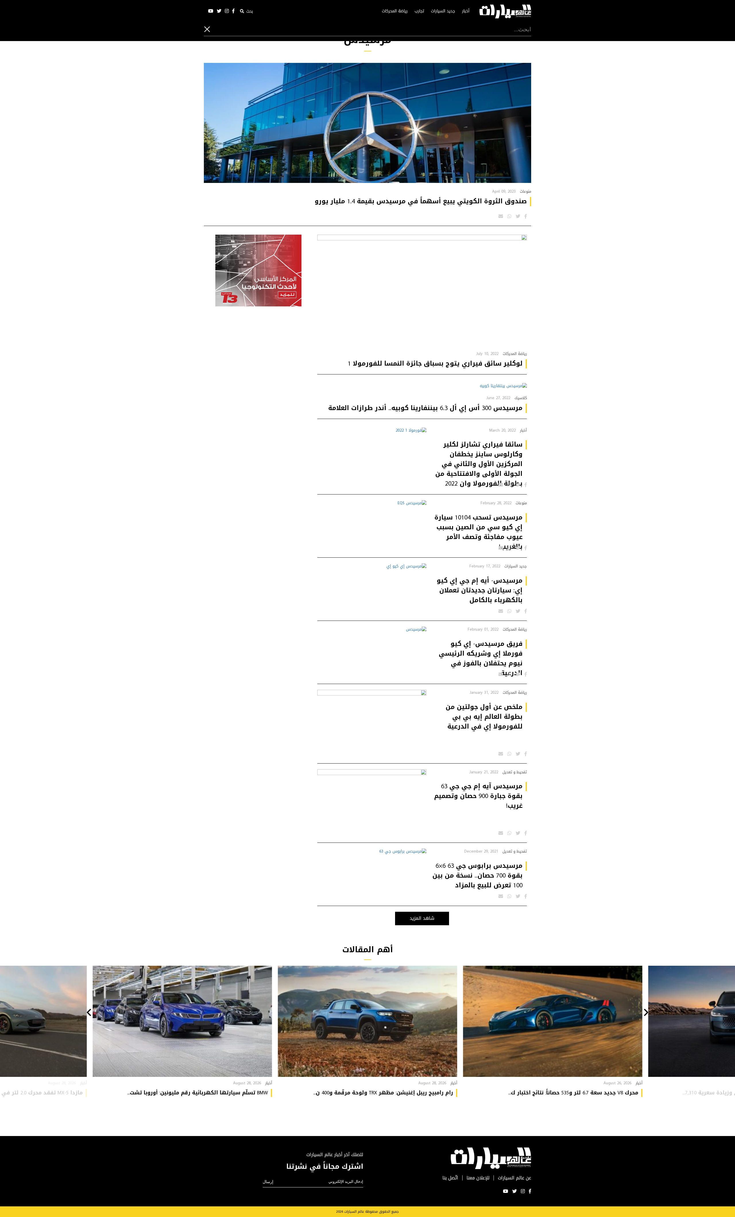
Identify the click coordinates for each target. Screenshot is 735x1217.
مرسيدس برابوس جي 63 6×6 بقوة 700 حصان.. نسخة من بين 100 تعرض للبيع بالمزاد (477, 875)
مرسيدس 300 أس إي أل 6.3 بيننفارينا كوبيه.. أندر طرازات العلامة (425, 408)
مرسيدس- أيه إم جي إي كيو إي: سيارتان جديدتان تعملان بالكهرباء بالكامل (480, 590)
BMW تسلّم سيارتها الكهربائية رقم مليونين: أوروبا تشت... (197, 1093)
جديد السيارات (443, 11)
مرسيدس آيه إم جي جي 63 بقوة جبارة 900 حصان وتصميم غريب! (478, 796)
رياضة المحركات (395, 11)
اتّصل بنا (450, 1178)
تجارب (419, 11)
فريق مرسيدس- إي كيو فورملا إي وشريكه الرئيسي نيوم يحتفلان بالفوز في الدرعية (481, 658)
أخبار (465, 11)
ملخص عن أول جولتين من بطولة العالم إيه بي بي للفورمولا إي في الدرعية (484, 717)
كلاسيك (520, 397)
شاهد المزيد (422, 918)
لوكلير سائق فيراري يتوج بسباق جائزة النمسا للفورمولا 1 (435, 364)
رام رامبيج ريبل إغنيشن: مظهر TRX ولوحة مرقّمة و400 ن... (383, 1093)
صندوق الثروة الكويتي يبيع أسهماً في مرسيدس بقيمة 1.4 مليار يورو (421, 201)
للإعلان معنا (478, 1178)
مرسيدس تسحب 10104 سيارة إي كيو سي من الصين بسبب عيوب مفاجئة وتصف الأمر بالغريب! (478, 532)
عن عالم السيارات (514, 1178)
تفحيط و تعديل (514, 772)
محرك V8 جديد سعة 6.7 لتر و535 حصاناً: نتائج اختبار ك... (573, 1093)
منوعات (525, 191)
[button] (646, 1013)
